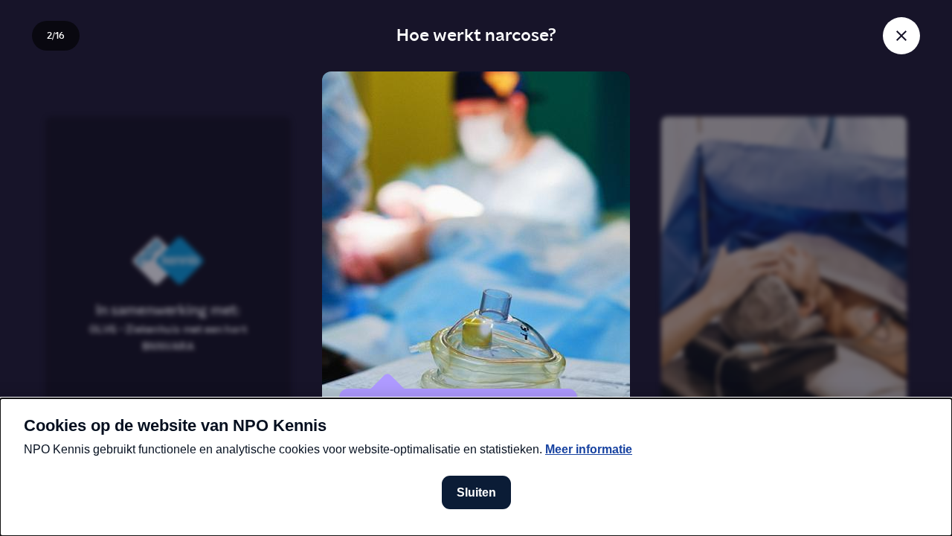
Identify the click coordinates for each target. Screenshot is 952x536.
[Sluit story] (901, 35)
